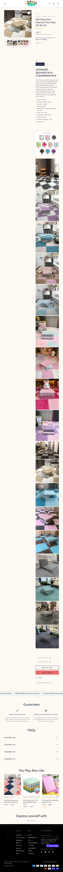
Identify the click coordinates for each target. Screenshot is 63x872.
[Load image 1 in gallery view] (9, 42)
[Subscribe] (58, 835)
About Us (19, 835)
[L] (43, 57)
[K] (37, 57)
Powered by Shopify (9, 865)
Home (37, 13)
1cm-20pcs (40, 64)
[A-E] (40, 46)
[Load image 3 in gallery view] (20, 42)
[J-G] (43, 46)
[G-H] (43, 53)
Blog (17, 853)
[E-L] (40, 49)
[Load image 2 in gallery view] (15, 42)
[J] (50, 53)
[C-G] (43, 49)
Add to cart (47, 667)
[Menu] (5, 3)
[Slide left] (5, 43)
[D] (47, 53)
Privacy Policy (20, 837)
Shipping (38, 34)
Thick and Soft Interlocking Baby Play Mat (50, 801)
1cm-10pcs (50, 64)
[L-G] (47, 49)
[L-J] (50, 49)
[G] (40, 57)
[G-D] (37, 53)
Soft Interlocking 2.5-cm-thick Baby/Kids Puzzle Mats (30, 802)
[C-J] (47, 46)
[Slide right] (30, 43)
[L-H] (37, 49)
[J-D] (53, 46)
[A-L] (40, 53)
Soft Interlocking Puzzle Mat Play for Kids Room (11, 801)
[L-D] (37, 46)
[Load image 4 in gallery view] (25, 42)
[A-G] (53, 49)
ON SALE (31, 853)
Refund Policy (20, 851)
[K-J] (50, 46)
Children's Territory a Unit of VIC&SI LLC (46, 16)
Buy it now (47, 672)
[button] (49, 3)
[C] (53, 53)
